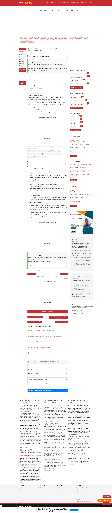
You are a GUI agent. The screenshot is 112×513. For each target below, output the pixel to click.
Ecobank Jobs (64, 38)
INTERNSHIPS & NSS (63, 2)
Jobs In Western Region (76, 101)
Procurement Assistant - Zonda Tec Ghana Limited (41, 330)
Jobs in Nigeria (79, 494)
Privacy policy (22, 500)
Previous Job (32, 273)
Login (39, 489)
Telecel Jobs (36, 38)
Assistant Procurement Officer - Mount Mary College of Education (45, 336)
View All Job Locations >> (76, 107)
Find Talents (40, 494)
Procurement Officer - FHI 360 (36, 341)
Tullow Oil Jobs (23, 41)
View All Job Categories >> (76, 87)
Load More (73, 156)
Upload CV (59, 498)
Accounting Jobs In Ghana (76, 73)
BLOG (90, 2)
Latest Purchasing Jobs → (104, 500)
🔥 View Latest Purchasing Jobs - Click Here (40, 390)
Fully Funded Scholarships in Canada (47, 366)
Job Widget (21, 491)
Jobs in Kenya (79, 496)
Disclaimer (21, 502)
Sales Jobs (39, 153)
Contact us (21, 494)
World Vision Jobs (78, 38)
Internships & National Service (41, 156)
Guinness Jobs (57, 38)
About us (21, 487)
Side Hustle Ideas (40, 151)
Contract (72, 116)
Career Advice (60, 496)
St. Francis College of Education (21, 53)
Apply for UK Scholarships (47, 373)
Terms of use (22, 498)
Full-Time (22, 63)
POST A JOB (83, 2)
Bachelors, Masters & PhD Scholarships (47, 383)
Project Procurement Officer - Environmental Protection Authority (45, 353)
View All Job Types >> (75, 130)
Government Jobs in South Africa (83, 487)
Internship (73, 126)
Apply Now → (107, 496)
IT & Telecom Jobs (52, 153)
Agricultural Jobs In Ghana (76, 83)
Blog (20, 489)
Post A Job (40, 491)
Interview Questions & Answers (64, 491)
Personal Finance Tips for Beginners (84, 501)
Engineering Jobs (56, 151)
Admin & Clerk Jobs (32, 153)
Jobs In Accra (73, 97)
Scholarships (60, 500)
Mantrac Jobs (71, 38)
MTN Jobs (30, 38)
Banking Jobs (59, 153)
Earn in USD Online (24, 38)
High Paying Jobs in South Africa (83, 491)
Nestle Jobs (85, 38)
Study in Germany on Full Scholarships (47, 379)
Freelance (73, 120)
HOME (46, 2)
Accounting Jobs (48, 151)
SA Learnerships (79, 489)
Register (40, 487)
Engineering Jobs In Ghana (76, 77)
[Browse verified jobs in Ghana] (81, 222)
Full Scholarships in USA (47, 369)
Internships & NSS (31, 41)
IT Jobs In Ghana (74, 80)
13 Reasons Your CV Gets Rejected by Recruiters (81, 170)
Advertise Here (22, 496)
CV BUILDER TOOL (74, 2)
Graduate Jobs (31, 156)
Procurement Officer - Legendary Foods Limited (41, 347)
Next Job (64, 273)
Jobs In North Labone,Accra (76, 104)
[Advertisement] (56, 23)
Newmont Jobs (43, 38)
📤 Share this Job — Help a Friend (47, 265)
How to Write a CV (61, 494)
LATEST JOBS (53, 2)
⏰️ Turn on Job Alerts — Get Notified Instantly (47, 56)
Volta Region (22, 61)
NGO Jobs (44, 153)
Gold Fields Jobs (50, 38)
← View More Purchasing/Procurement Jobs (37, 270)
